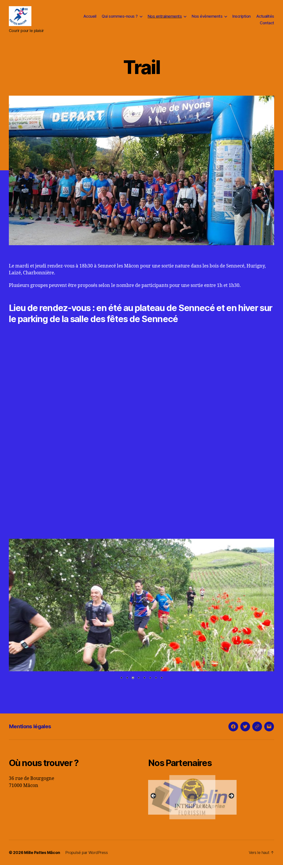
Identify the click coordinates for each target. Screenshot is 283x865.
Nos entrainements (165, 16)
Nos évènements (207, 16)
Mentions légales (30, 726)
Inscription (241, 16)
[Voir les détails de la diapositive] (192, 797)
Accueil (89, 16)
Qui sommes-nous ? (120, 16)
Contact (267, 23)
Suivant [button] (231, 796)
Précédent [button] (153, 796)
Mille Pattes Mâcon (42, 852)
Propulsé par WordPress (86, 852)
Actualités (265, 16)
